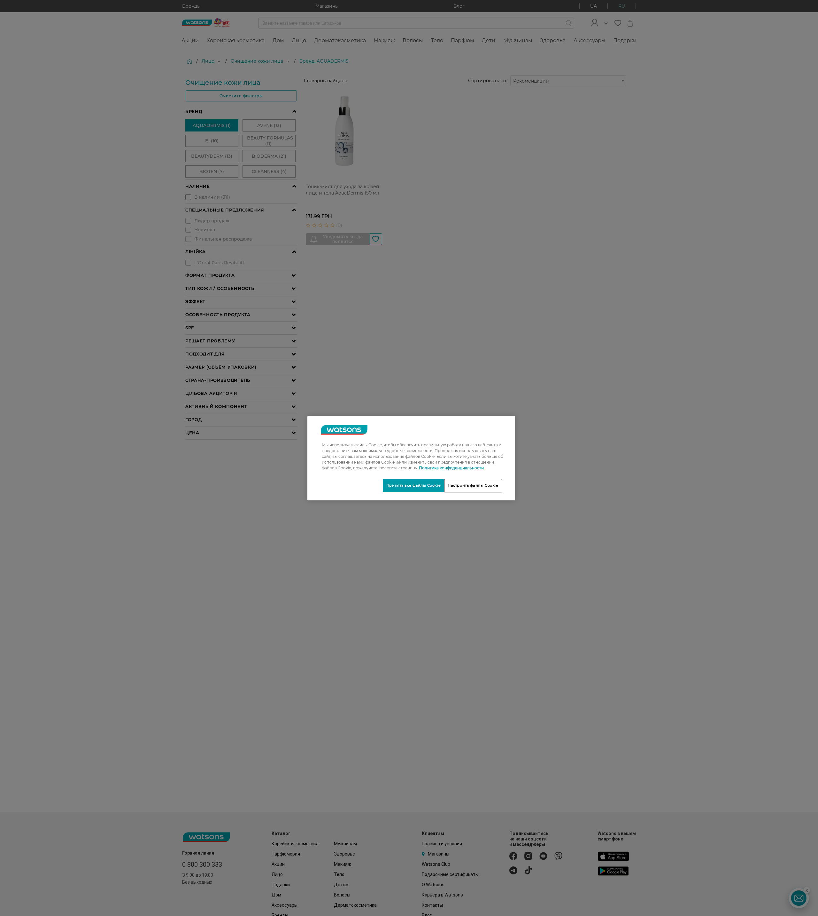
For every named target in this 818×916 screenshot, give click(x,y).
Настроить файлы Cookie (473, 485)
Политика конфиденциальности (451, 468)
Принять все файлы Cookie (413, 485)
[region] (411, 458)
